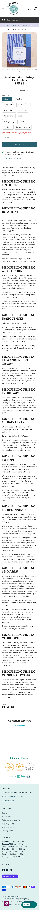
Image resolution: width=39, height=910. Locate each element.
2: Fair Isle (18, 99)
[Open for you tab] (6, 903)
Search (5, 813)
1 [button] (7, 69)
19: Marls (22, 121)
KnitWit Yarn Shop (19, 904)
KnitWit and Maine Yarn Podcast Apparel (19, 25)
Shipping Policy (8, 823)
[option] (19, 25)
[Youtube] (7, 870)
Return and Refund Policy (12, 820)
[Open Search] (3, 20)
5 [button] (17, 69)
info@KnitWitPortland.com (12, 796)
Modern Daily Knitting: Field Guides (18, 30)
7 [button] (22, 69)
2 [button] (9, 69)
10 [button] (29, 69)
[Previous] (3, 69)
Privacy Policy (7, 830)
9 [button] (27, 69)
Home (4, 30)
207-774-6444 (8, 800)
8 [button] (24, 69)
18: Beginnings (9, 121)
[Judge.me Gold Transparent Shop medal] (9, 767)
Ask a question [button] (19, 725)
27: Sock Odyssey (23, 127)
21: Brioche (8, 127)
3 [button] (12, 69)
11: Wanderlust (9, 110)
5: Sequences (23, 104)
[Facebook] (3, 870)
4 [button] (14, 69)
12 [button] (19, 71)
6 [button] (19, 69)
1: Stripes (7, 99)
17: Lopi (19, 116)
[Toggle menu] (3, 8)
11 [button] (32, 69)
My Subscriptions (9, 816)
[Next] (36, 69)
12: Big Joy (23, 110)
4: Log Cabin (9, 104)
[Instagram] (10, 870)
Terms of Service (9, 827)
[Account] (29, 7)
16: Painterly (8, 116)
